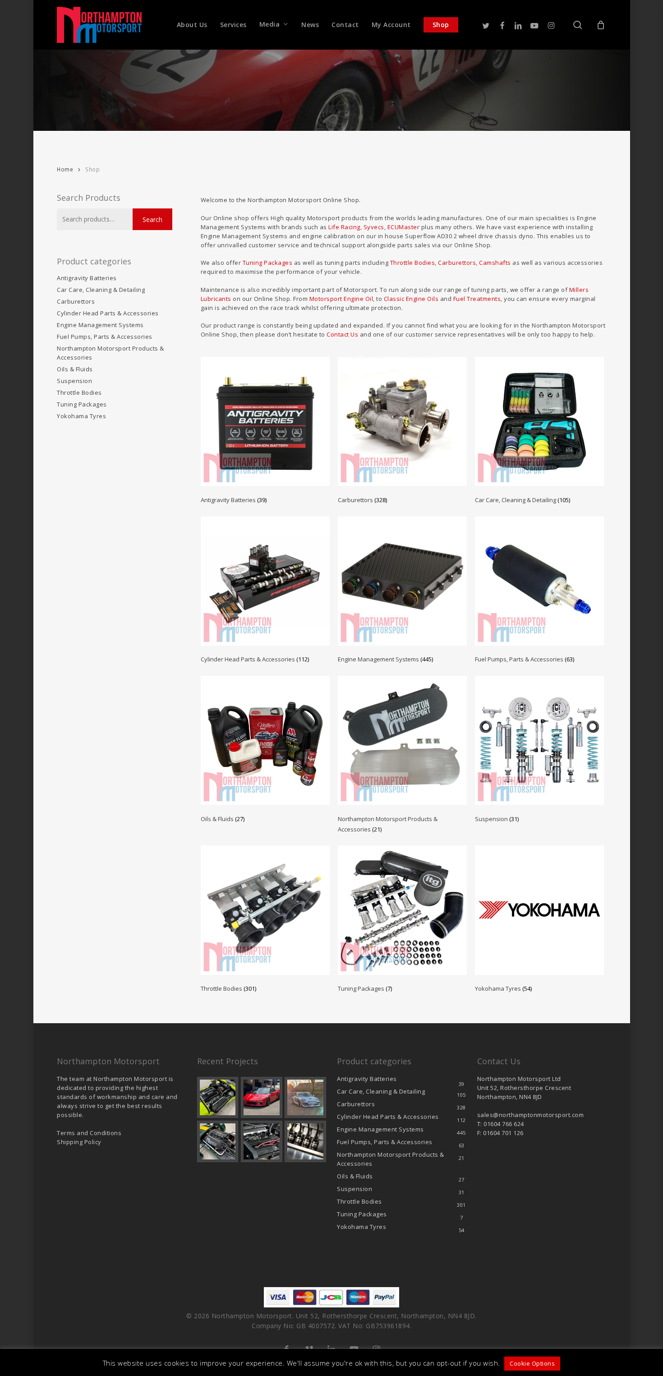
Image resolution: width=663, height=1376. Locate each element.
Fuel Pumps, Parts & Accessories (104, 336)
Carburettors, (458, 263)
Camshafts (495, 263)
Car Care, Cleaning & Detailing (101, 290)
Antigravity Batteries (87, 278)
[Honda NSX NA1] (261, 1097)
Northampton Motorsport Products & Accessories (110, 352)
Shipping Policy (79, 1142)
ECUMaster (403, 227)
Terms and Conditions (89, 1133)
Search (152, 219)
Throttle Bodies (79, 392)
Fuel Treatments (477, 299)
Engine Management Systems (100, 325)
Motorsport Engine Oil (341, 299)
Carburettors (76, 301)
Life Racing (344, 227)
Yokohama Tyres (81, 416)
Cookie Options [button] (532, 1363)
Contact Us (342, 334)
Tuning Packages (82, 404)
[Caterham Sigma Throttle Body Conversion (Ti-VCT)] (218, 1141)
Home (65, 169)
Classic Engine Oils (411, 299)
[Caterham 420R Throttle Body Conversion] (218, 1097)
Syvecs (374, 227)
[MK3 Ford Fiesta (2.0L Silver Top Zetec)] (261, 1141)
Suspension (74, 381)
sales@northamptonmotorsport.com (530, 1115)
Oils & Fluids (75, 369)
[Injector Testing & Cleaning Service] (305, 1141)
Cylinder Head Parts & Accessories (108, 313)
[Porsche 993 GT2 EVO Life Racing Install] (305, 1097)
